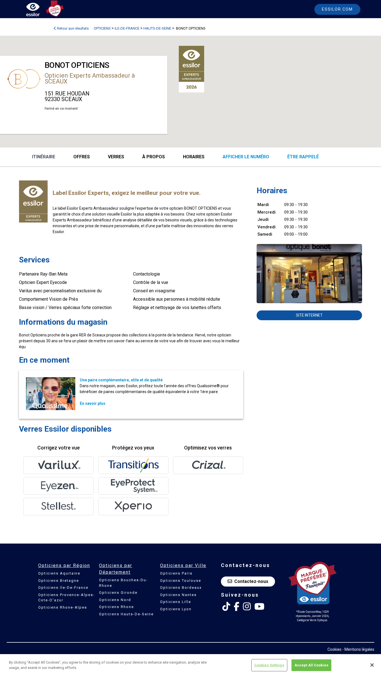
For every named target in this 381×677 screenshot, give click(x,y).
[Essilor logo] (38, 10)
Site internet (309, 315)
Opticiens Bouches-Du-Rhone (123, 583)
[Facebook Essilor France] (236, 607)
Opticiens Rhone (116, 607)
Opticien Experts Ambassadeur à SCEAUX (90, 78)
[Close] (372, 665)
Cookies (334, 649)
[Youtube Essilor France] (259, 607)
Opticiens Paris (176, 573)
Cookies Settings (269, 665)
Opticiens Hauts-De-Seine (126, 614)
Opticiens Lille (175, 602)
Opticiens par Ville (183, 565)
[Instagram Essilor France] (247, 607)
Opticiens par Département (115, 569)
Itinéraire (43, 156)
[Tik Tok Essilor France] (226, 607)
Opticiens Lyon (176, 609)
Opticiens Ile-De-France (63, 587)
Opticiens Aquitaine (59, 573)
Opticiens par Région (64, 565)
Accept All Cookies (311, 665)
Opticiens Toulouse (180, 580)
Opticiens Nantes (178, 595)
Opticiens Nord (115, 600)
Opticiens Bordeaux (181, 587)
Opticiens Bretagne (58, 580)
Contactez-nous (251, 581)
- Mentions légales (358, 649)
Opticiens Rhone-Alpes (62, 607)
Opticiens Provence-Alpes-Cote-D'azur (66, 597)
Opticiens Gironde (118, 592)
